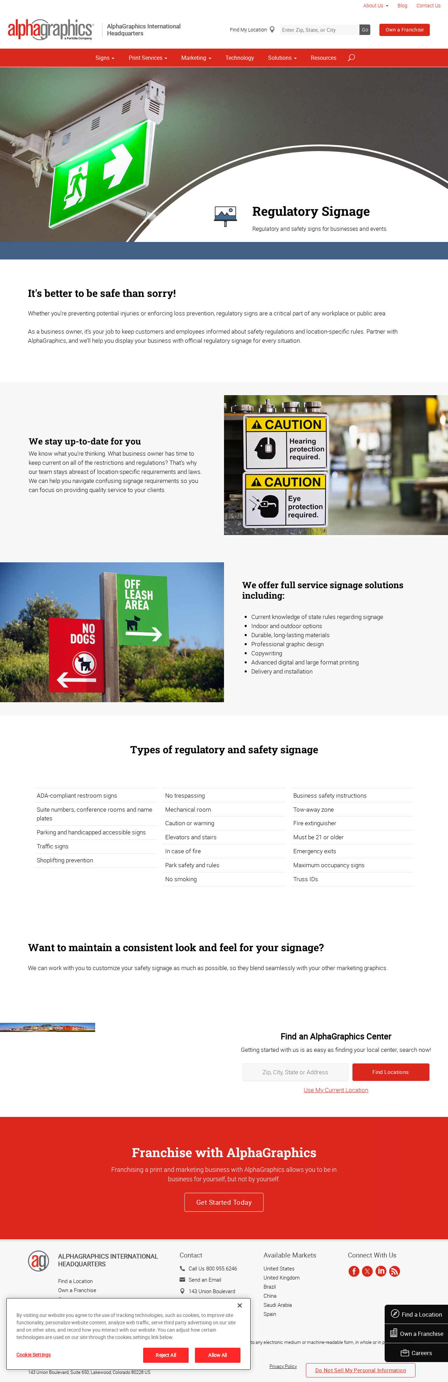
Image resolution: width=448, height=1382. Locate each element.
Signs (103, 58)
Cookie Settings (33, 1354)
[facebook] (354, 1272)
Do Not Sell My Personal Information (360, 1370)
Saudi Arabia (278, 1304)
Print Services (145, 58)
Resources (323, 58)
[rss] (394, 1272)
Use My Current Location (336, 1090)
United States (279, 1268)
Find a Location (422, 1314)
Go (365, 29)
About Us (373, 5)
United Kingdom (282, 1277)
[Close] (239, 1305)
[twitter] (367, 1272)
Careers (422, 1353)
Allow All (217, 1355)
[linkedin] (381, 1272)
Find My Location (248, 29)
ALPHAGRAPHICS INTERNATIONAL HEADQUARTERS (108, 1260)
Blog (402, 5)
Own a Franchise (405, 29)
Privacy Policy (283, 1366)
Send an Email (205, 1279)
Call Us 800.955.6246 (213, 1268)
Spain (270, 1313)
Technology (239, 58)
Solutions (280, 58)
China (270, 1295)
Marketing (193, 58)
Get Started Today (224, 1202)
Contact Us (428, 5)
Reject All (166, 1355)
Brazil (270, 1286)
